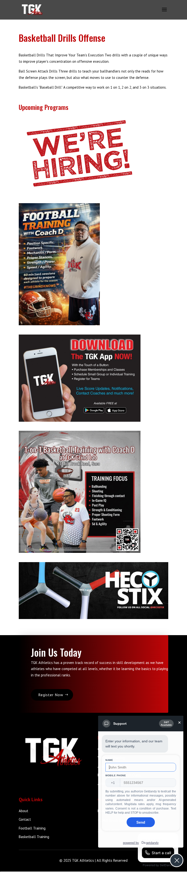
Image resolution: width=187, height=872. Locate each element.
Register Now (50, 694)
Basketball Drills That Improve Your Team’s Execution (62, 55)
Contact (25, 819)
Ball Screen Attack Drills (38, 71)
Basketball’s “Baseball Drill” (40, 87)
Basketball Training (34, 836)
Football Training (32, 828)
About (23, 811)
